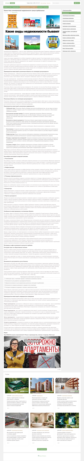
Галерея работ (16, 7)
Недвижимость (15, 12)
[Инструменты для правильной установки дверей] (17, 420)
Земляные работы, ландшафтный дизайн (70, 32)
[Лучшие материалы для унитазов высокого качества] (42, 420)
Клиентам (40, 7)
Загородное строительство (68, 21)
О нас (10, 7)
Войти (77, 3)
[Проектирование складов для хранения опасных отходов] (42, 385)
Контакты (48, 3)
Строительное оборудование (69, 45)
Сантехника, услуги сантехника (69, 26)
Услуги (33, 7)
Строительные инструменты (68, 15)
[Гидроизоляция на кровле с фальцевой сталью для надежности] (67, 420)
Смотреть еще (43, 449)
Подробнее (24, 408)
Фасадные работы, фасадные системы (71, 35)
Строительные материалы (68, 18)
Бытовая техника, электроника (69, 28)
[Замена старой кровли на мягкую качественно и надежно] (17, 385)
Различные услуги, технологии (69, 51)
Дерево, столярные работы (68, 43)
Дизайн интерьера (67, 23)
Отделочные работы (67, 10)
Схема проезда (43, 3)
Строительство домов (25, 7)
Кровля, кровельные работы (69, 37)
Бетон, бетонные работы (68, 48)
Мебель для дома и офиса (68, 40)
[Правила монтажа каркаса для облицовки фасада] (67, 385)
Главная (5, 7)
